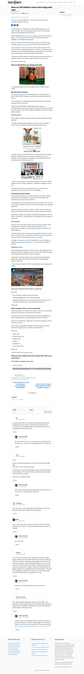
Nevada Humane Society (19, 94)
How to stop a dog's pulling (14, 643)
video (33, 315)
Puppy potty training (12, 648)
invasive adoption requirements (24, 242)
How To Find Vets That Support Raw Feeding (39, 652)
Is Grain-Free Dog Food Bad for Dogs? (40, 647)
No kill (31, 377)
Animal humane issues (15, 377)
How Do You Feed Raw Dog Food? (39, 655)
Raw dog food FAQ (12, 654)
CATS (24, 377)
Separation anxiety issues (14, 646)
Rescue (34, 377)
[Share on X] (17, 25)
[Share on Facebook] (12, 25)
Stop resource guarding (13, 644)
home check (39, 237)
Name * (15, 409)
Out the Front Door (22, 44)
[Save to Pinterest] (15, 25)
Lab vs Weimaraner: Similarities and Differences (39, 644)
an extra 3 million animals (34, 35)
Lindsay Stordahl (16, 11)
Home (12, 17)
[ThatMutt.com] (18, 2)
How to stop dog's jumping (14, 651)
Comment (14, 397)
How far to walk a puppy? (14, 653)
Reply (15, 432)
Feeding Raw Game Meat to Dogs (39, 649)
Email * (32, 409)
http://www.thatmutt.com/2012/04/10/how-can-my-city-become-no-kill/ (32, 626)
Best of (21, 377)
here (70, 667)
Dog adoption (27, 377)
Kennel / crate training (13, 649)
